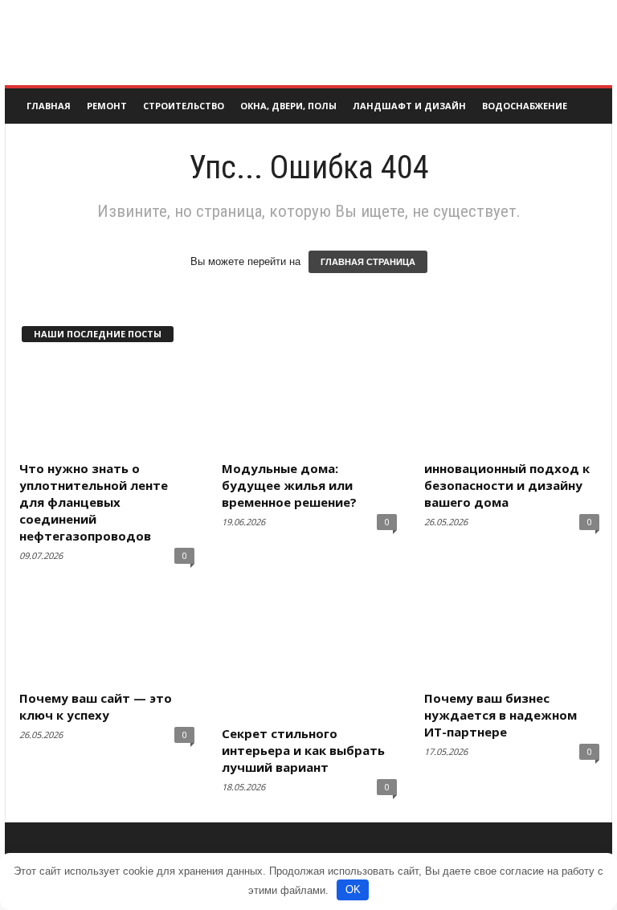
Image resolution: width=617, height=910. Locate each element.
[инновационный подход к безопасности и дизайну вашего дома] (511, 406)
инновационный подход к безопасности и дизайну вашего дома (507, 485)
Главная (49, 106)
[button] (588, 106)
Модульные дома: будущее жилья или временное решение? (289, 485)
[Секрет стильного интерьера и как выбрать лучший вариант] (309, 654)
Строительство (183, 106)
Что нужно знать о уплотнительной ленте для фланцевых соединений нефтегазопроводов (93, 502)
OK (353, 889)
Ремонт (107, 106)
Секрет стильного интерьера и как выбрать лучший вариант (303, 750)
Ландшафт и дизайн (409, 106)
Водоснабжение (524, 106)
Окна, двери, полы (288, 106)
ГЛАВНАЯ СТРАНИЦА (368, 262)
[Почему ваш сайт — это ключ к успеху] (106, 636)
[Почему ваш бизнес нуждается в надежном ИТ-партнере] (511, 636)
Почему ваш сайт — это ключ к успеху (95, 706)
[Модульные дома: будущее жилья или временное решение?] (309, 406)
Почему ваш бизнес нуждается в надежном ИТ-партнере (500, 715)
